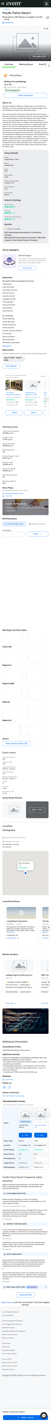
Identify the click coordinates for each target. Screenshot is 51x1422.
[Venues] (46, 3)
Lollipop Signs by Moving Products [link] (19, 975)
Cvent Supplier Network (10, 1312)
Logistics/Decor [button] (25, 992)
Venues (7, 9)
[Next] (48, 65)
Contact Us (6, 1347)
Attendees (6, 530)
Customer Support (8, 1350)
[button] (46, 399)
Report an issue (7, 1302)
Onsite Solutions (8, 1315)
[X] (4, 1087)
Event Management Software (12, 1321)
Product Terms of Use (9, 1362)
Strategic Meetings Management (13, 1331)
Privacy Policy (7, 1359)
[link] (19, 966)
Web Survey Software (9, 1334)
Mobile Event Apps (8, 1328)
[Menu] (2, 3)
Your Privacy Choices (9, 1354)
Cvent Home (6, 1343)
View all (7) (6, 346)
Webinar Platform (8, 1338)
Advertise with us (8, 1369)
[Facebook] (9, 1087)
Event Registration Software (12, 1324)
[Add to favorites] (47, 17)
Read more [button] (10, 932)
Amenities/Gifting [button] (11, 992)
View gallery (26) (39, 56)
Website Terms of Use (9, 1366)
